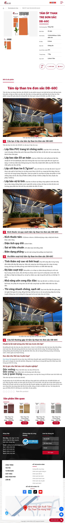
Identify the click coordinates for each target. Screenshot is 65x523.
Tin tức (8, 468)
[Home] (3, 8)
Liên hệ (42, 66)
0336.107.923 (11, 451)
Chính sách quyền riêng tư (39, 471)
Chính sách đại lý (36, 483)
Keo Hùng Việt (7, 359)
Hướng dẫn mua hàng (38, 469)
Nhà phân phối (10, 477)
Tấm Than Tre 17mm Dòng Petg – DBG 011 (40, 418)
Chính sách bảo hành (38, 476)
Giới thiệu (8, 474)
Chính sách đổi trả (37, 473)
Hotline (51, 66)
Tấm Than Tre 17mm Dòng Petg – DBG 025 (9, 418)
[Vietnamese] (55, 2)
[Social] (24, 492)
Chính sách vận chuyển (38, 481)
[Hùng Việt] (7, 2)
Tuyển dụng (9, 471)
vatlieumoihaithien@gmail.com (16, 445)
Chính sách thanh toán (38, 478)
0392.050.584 (11, 453)
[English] (53, 2)
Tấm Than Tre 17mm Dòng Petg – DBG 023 (24, 418)
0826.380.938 (11, 447)
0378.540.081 (11, 449)
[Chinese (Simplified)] (51, 2)
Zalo (61, 66)
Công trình (9, 465)
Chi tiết (9, 423)
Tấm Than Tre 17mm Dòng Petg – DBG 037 (56, 418)
